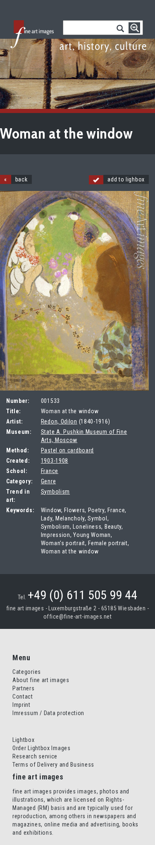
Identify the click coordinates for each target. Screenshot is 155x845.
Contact (22, 696)
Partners (23, 688)
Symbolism (55, 491)
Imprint (21, 704)
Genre (48, 481)
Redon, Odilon (59, 421)
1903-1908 (54, 460)
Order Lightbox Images (41, 748)
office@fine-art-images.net (77, 616)
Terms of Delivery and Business (53, 764)
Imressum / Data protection (48, 713)
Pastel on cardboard (67, 450)
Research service (34, 756)
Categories (26, 671)
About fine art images (40, 680)
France (49, 471)
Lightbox (23, 740)
